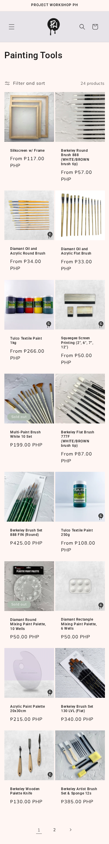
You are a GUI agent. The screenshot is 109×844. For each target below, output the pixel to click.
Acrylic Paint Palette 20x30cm (27, 708)
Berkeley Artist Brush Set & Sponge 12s (79, 791)
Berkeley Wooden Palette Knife (25, 791)
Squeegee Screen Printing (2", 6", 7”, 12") (77, 342)
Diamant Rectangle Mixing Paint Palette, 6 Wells (79, 624)
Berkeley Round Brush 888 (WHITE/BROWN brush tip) (75, 157)
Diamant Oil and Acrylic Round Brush (27, 251)
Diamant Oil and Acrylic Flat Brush (76, 251)
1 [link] (38, 830)
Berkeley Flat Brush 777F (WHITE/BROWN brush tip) (77, 439)
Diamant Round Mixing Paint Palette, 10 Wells (28, 624)
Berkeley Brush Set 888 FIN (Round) (26, 532)
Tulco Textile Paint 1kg (26, 340)
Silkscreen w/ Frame (27, 151)
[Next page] (70, 829)
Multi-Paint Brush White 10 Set (25, 434)
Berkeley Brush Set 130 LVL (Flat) (77, 708)
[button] (11, 26)
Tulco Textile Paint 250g (77, 532)
